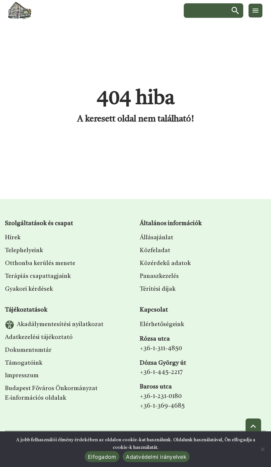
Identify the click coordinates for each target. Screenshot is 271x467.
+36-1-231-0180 (161, 396)
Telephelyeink (24, 250)
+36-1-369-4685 (162, 406)
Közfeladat (155, 250)
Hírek (12, 238)
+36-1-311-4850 (161, 348)
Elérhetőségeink (162, 324)
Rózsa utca (155, 339)
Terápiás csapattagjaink (38, 276)
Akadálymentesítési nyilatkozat (60, 324)
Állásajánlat (156, 238)
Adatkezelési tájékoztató (39, 337)
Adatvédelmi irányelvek (156, 456)
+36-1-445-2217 (161, 372)
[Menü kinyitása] (255, 10)
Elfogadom (102, 456)
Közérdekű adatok (165, 263)
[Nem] (262, 449)
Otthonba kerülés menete (40, 263)
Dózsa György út (163, 363)
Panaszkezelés (159, 276)
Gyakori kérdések (29, 289)
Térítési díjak (157, 289)
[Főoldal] (19, 10)
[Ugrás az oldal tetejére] (253, 426)
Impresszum (22, 376)
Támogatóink (23, 363)
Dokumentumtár (28, 350)
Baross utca (156, 387)
